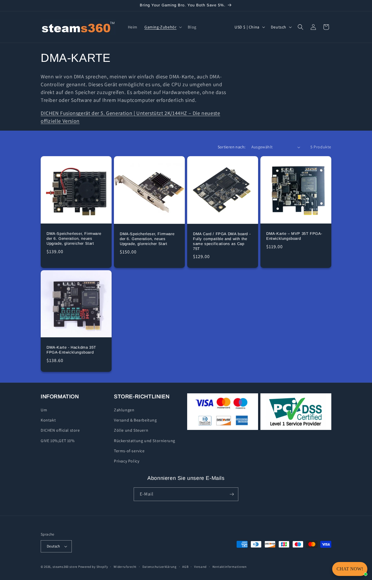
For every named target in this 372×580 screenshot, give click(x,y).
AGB (185, 567)
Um (44, 410)
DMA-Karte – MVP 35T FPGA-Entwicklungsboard (294, 236)
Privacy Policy (126, 461)
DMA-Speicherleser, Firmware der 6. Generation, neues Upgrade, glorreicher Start (73, 238)
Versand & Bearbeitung (135, 420)
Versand (200, 567)
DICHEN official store (60, 430)
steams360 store (65, 567)
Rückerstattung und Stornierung (144, 440)
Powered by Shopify (93, 567)
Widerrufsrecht (125, 567)
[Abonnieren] (231, 494)
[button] (162, 27)
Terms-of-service (129, 450)
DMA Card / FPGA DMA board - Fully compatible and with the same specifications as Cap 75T (222, 241)
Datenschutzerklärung (159, 567)
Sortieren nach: (232, 146)
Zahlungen (124, 410)
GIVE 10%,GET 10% (58, 440)
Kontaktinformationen (229, 567)
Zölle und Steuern (131, 430)
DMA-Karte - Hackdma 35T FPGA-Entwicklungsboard (71, 350)
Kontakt (48, 420)
